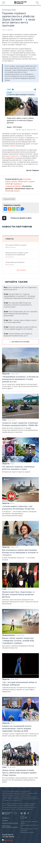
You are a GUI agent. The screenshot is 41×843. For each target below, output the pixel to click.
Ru (22, 817)
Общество (5, 374)
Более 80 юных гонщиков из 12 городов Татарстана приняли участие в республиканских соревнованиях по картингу (20, 427)
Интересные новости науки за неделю (18, 469)
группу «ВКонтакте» (20, 181)
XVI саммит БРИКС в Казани (15, 246)
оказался (12, 146)
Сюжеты (9, 238)
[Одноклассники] (9, 209)
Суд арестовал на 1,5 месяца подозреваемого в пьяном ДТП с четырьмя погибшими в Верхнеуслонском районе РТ (19, 296)
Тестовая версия (8, 837)
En (26, 817)
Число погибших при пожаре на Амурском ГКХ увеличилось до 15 (18, 335)
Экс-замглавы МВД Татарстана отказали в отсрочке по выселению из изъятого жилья (18, 305)
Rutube (8, 191)
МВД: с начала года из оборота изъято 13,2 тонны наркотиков (20, 321)
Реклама (5, 820)
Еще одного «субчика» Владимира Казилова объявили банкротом (18, 643)
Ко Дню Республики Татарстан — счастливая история (20, 555)
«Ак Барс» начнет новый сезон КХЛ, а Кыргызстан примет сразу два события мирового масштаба (20, 731)
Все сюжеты (21, 270)
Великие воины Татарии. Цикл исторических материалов (16, 255)
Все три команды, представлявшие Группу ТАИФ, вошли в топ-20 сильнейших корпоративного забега (20, 776)
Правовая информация (10, 823)
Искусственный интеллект (15, 263)
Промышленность (8, 635)
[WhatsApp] (13, 209)
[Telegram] (18, 209)
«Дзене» (16, 191)
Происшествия (9, 10)
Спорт (4, 420)
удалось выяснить (11, 156)
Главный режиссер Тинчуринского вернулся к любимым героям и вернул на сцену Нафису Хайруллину (19, 687)
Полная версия (7, 835)
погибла (15, 138)
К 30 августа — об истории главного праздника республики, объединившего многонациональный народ (19, 511)
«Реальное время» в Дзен (21, 218)
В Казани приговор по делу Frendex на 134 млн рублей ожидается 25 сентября (20, 328)
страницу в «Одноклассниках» (13, 185)
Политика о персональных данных (10, 826)
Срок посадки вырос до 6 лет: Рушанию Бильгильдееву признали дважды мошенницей (20, 314)
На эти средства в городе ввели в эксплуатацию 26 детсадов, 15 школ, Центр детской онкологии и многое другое (20, 382)
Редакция (5, 818)
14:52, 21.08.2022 (7, 30)
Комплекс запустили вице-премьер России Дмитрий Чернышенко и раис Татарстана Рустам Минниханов (20, 598)
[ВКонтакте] (5, 209)
